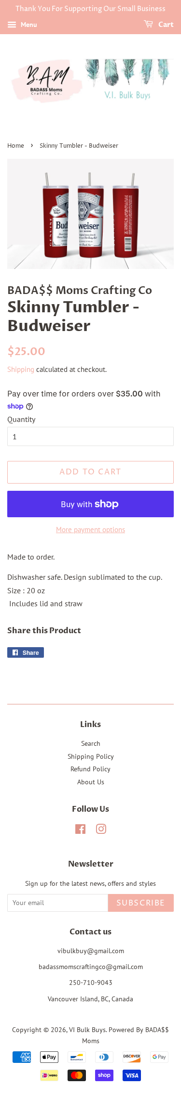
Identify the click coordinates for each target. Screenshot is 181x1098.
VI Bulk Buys (87, 1029)
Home (15, 146)
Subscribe (141, 903)
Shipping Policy (91, 756)
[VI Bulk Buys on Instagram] (101, 831)
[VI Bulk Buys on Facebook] (80, 831)
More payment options (90, 529)
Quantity (21, 419)
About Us (90, 782)
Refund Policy (90, 769)
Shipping (20, 369)
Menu (28, 24)
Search (90, 743)
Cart (165, 24)
